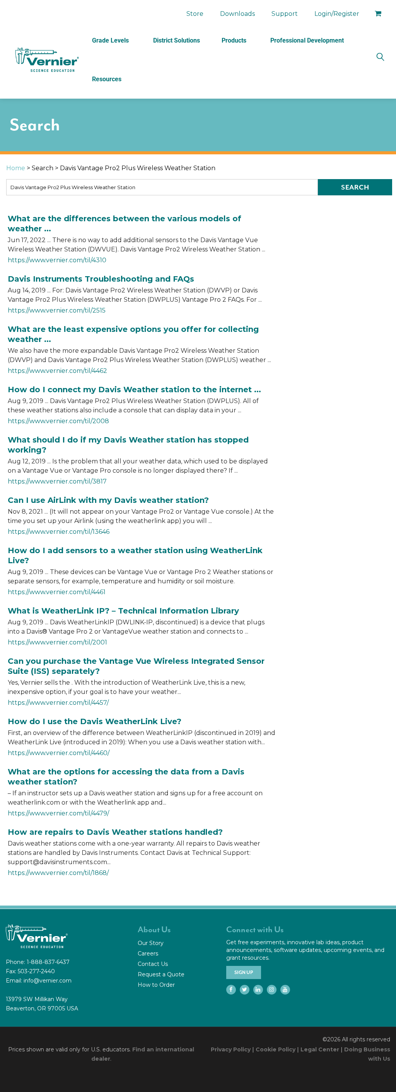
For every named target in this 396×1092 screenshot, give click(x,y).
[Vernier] (46, 60)
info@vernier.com (48, 980)
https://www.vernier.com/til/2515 (57, 310)
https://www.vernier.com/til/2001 (57, 642)
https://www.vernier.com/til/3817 (57, 481)
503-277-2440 (36, 971)
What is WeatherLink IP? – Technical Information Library (123, 610)
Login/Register (336, 13)
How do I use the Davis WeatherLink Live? (94, 721)
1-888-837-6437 (48, 962)
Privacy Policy (231, 1049)
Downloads (237, 13)
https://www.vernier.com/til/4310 (57, 260)
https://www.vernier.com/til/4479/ (58, 813)
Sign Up (243, 972)
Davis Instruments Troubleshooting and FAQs (101, 279)
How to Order (156, 984)
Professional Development (307, 40)
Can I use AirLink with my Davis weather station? (108, 500)
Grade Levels (110, 40)
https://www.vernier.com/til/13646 (58, 531)
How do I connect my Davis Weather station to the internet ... (134, 389)
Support (284, 13)
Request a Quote (161, 974)
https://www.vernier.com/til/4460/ (58, 753)
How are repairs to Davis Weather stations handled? (115, 832)
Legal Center (319, 1049)
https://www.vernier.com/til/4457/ (58, 702)
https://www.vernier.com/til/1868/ (58, 873)
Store (194, 13)
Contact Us (153, 963)
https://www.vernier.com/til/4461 (57, 592)
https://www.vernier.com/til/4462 (57, 370)
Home (15, 168)
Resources (106, 79)
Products (234, 40)
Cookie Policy (275, 1049)
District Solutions (176, 40)
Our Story (151, 943)
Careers (148, 953)
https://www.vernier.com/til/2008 (58, 421)
